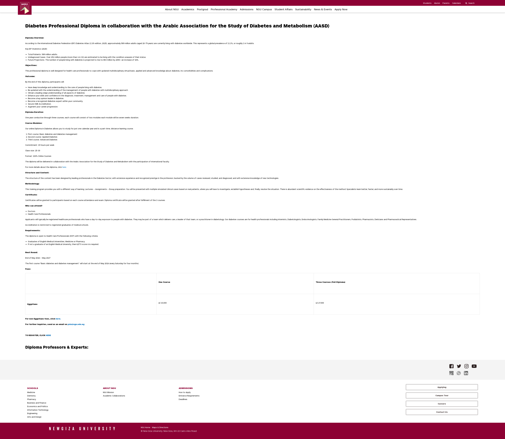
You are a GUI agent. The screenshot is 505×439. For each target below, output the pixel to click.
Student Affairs (284, 9)
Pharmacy (31, 399)
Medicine (31, 392)
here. (64, 167)
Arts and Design (34, 417)
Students (427, 3)
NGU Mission (108, 392)
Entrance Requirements (189, 396)
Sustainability (303, 9)
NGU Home (145, 427)
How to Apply (185, 392)
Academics (187, 9)
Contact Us (442, 412)
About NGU (172, 9)
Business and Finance (36, 403)
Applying (442, 387)
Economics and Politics (37, 406)
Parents (446, 3)
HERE (48, 335)
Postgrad (202, 9)
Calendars (456, 3)
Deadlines (183, 399)
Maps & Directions (160, 427)
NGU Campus (264, 9)
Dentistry (31, 396)
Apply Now (341, 9)
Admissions (246, 9)
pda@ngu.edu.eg (76, 324)
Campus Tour (441, 395)
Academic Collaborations (114, 396)
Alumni (437, 3)
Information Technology (37, 410)
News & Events (323, 9)
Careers (442, 404)
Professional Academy (224, 9)
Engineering (32, 413)
